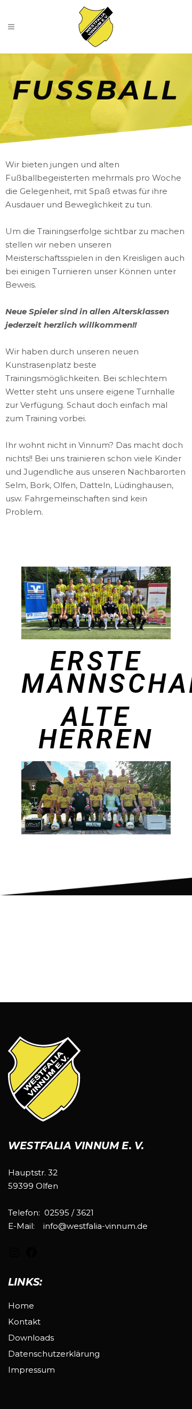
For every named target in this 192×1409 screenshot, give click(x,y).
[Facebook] (31, 1256)
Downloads (31, 1337)
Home (21, 1305)
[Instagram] (14, 1256)
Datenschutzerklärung (54, 1353)
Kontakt (24, 1321)
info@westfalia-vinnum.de (95, 1226)
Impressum (31, 1369)
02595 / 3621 (69, 1212)
